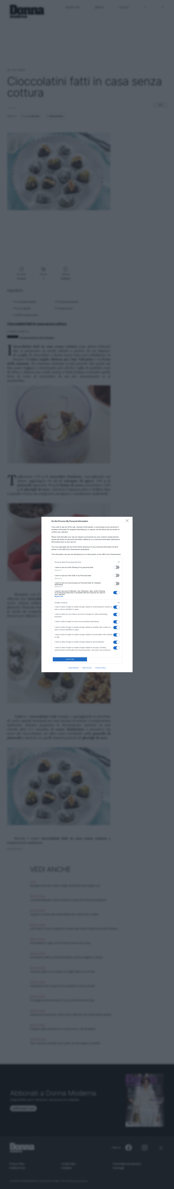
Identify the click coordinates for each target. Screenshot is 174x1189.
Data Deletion (74, 668)
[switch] (116, 567)
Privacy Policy (100, 668)
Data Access (87, 668)
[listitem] (87, 562)
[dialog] (87, 594)
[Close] (128, 521)
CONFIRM (70, 659)
